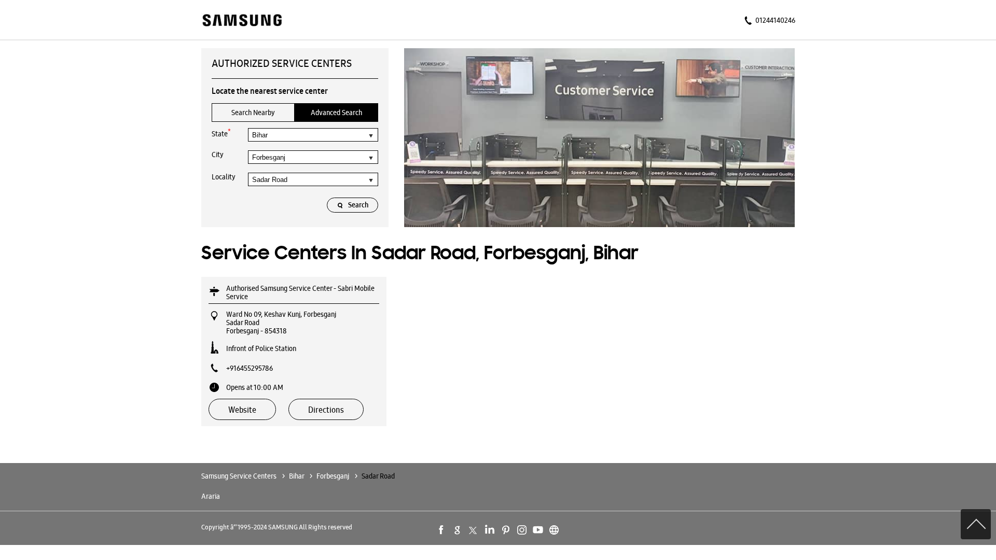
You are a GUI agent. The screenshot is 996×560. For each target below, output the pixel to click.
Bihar (296, 476)
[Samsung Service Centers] (241, 21)
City (218, 154)
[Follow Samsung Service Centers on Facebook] (441, 530)
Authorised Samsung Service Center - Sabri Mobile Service (300, 292)
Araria (210, 496)
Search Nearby (253, 112)
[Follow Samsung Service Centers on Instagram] (522, 530)
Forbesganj (332, 476)
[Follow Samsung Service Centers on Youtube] (538, 530)
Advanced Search (336, 112)
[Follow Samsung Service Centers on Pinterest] (506, 530)
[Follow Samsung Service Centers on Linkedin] (489, 530)
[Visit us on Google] (457, 530)
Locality (224, 177)
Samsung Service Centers (239, 476)
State (221, 133)
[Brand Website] (554, 530)
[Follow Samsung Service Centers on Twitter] (473, 530)
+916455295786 (249, 368)
